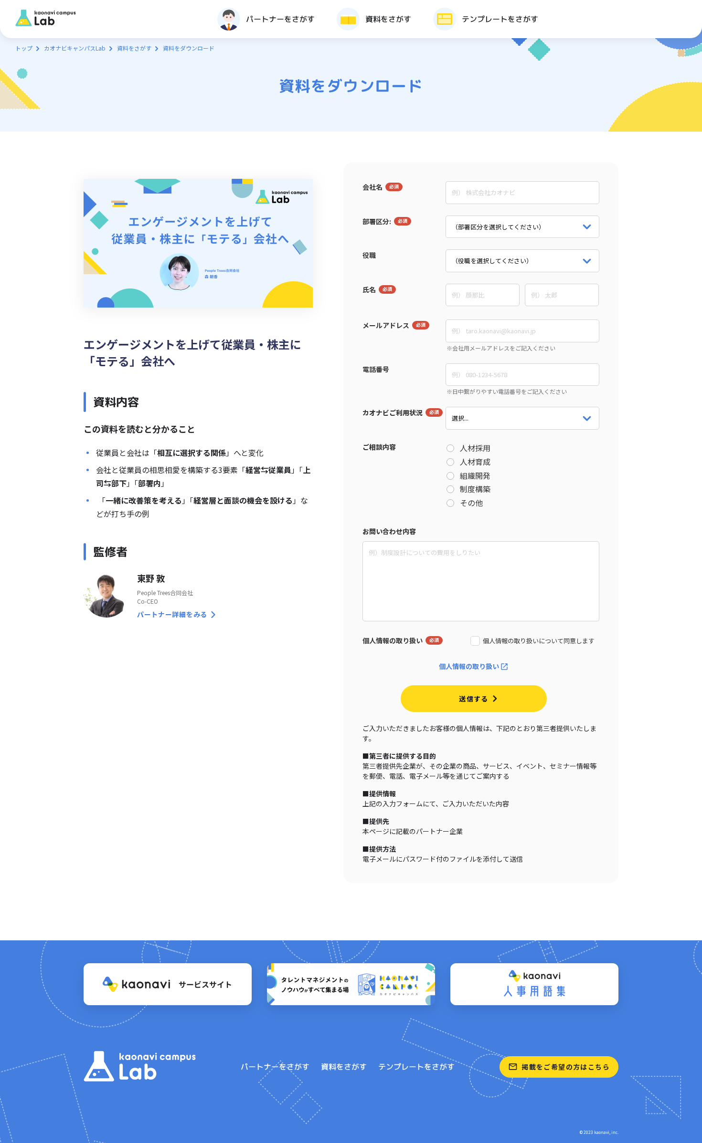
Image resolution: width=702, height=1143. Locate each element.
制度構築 (475, 489)
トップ (23, 48)
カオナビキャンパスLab (75, 48)
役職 (369, 255)
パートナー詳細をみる (172, 614)
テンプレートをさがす (416, 1066)
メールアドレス (385, 325)
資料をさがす (134, 48)
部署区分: (376, 221)
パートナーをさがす (275, 1066)
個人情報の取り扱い (392, 640)
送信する (474, 698)
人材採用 (475, 448)
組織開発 (475, 475)
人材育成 (475, 461)
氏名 (369, 289)
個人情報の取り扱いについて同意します (539, 641)
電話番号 (375, 369)
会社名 (372, 187)
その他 (471, 502)
